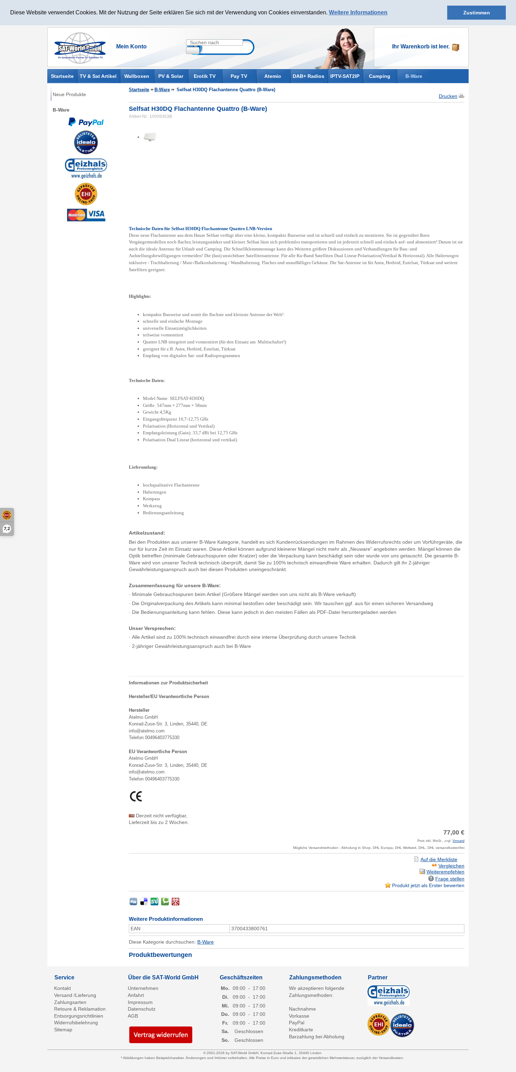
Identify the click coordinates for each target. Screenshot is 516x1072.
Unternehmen (143, 988)
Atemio (272, 76)
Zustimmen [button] (476, 12)
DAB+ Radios (308, 76)
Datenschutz (142, 1009)
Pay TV (239, 76)
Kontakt (62, 988)
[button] (390, 13)
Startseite (62, 75)
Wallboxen (136, 76)
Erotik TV (205, 76)
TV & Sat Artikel (98, 76)
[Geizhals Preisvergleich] (86, 168)
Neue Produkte (69, 94)
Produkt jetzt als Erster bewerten (428, 885)
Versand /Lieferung (75, 995)
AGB (133, 1016)
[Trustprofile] (86, 194)
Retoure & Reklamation (80, 1009)
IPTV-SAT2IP (344, 76)
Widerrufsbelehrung (76, 1022)
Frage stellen (449, 879)
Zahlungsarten (70, 1002)
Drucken (448, 96)
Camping (379, 76)
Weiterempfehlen (445, 872)
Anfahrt (136, 995)
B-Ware (413, 76)
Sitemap (63, 1029)
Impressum (140, 1002)
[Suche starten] (192, 50)
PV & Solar (170, 76)
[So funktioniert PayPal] (86, 122)
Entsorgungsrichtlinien (78, 1016)
